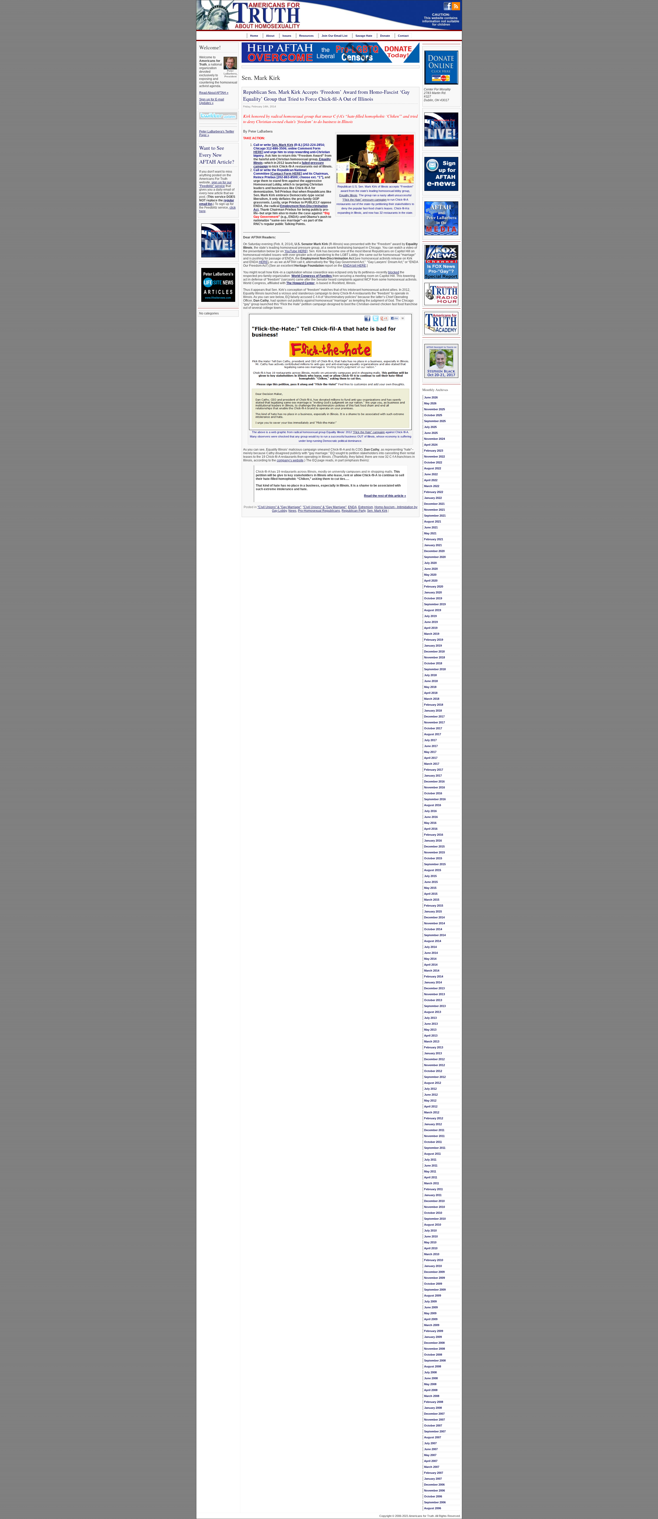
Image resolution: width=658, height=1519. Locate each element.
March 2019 (431, 633)
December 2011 (434, 1130)
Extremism (365, 507)
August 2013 (432, 1011)
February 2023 (433, 450)
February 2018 (433, 704)
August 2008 (432, 1366)
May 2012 (430, 1100)
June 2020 (431, 568)
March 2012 (431, 1112)
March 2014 (431, 970)
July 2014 (430, 946)
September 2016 (435, 799)
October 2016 (433, 793)
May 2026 (430, 403)
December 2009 (434, 1271)
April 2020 (430, 580)
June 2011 (430, 1165)
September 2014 (435, 935)
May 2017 (430, 751)
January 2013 (433, 1053)
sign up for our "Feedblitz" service (215, 184)
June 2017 (431, 746)
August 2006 (432, 1508)
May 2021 (430, 533)
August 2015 (432, 870)
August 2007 (432, 1437)
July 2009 (430, 1301)
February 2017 (433, 769)
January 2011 (433, 1195)
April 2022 (430, 480)
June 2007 (431, 1449)
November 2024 (434, 438)
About (270, 35)
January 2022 (433, 497)
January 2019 (433, 645)
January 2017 (433, 775)
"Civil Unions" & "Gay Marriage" (279, 507)
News (292, 510)
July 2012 (430, 1088)
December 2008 (434, 1342)
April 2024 (430, 444)
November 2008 (434, 1348)
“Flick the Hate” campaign (369, 432)
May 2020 (430, 574)
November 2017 (434, 722)
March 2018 (431, 698)
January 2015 (433, 911)
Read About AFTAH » (214, 93)
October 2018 (433, 663)
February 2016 (433, 834)
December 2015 (434, 846)
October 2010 (433, 1212)
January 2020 (433, 592)
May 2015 (430, 887)
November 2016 (434, 787)
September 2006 (435, 1502)
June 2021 (431, 527)
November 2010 (434, 1206)
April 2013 (430, 1035)
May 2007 (430, 1455)
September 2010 (435, 1218)
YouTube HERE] (296, 251)
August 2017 (432, 734)
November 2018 (434, 657)
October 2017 (433, 728)
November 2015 (434, 852)
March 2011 (431, 1183)
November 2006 (434, 1490)
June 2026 (431, 397)
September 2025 (435, 421)
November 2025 (434, 409)
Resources (306, 35)
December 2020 (434, 551)
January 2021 (433, 545)
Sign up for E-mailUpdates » (211, 101)
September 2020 (435, 556)
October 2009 (433, 1283)
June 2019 (431, 621)
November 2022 (434, 456)
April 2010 (430, 1248)
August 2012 (432, 1082)
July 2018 (430, 675)
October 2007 (433, 1425)
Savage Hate (363, 35)
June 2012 (431, 1094)
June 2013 (431, 1023)
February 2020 (433, 586)
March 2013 (431, 1041)
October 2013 (433, 1000)
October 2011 (433, 1141)
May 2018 (430, 686)
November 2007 (434, 1419)
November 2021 (434, 509)
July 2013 (430, 1017)
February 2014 (433, 976)
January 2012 (433, 1124)
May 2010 (430, 1242)
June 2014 (431, 952)
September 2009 (435, 1289)
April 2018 (430, 692)
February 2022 (433, 491)
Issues (286, 35)
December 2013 (434, 988)
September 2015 (435, 864)
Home (254, 35)
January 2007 (433, 1478)
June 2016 (431, 816)
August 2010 (432, 1224)
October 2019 (433, 598)
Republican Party (353, 510)
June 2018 (431, 681)
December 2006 (434, 1484)
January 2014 (433, 982)
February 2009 (433, 1330)
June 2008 (431, 1378)
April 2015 (430, 893)
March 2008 (431, 1395)
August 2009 (432, 1295)
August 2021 (432, 521)
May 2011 (430, 1171)
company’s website (290, 460)
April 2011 (430, 1177)
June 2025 (431, 432)
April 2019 (430, 627)
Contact (403, 35)
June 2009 (431, 1307)
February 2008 (433, 1401)
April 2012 (430, 1106)
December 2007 (434, 1413)
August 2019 (432, 610)
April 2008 (430, 1390)
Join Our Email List (335, 35)
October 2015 (433, 858)
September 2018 (435, 669)
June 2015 (431, 881)
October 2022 (433, 462)
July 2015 (430, 876)
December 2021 (434, 503)
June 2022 (431, 474)
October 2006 (433, 1496)
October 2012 (433, 1071)
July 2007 (430, 1443)
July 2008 (430, 1372)
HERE (257, 152)
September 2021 (435, 515)
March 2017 (431, 763)
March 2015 (431, 899)
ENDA (352, 507)
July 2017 (430, 740)
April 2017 (430, 757)
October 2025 (433, 415)
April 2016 (430, 828)
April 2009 (430, 1319)
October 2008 (433, 1354)
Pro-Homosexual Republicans (319, 510)
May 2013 (430, 1029)
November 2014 (434, 923)
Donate (385, 35)
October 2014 (433, 929)
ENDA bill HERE (354, 265)
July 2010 (430, 1230)
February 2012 (433, 1118)
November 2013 (434, 994)
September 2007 (435, 1431)
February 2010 (433, 1260)
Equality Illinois (348, 195)
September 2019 (435, 604)
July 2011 (430, 1159)
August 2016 (432, 805)
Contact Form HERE (286, 173)
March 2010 (431, 1254)
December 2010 (434, 1201)
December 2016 (434, 781)
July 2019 (430, 616)
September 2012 (435, 1076)
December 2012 (434, 1059)
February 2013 (433, 1047)
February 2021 (433, 539)
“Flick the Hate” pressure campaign (364, 199)
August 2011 (432, 1153)
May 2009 (430, 1313)
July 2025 (430, 426)
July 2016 (430, 811)
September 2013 (435, 1006)
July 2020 (430, 562)
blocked (393, 272)
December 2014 (434, 917)
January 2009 (433, 1336)
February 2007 (433, 1472)
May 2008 (430, 1384)
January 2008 (433, 1407)
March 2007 (431, 1466)
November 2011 (434, 1136)
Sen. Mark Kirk (282, 145)
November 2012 (434, 1065)
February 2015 (433, 905)
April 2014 (430, 964)
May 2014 (430, 958)
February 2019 (433, 639)
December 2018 (434, 651)
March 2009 (431, 1325)
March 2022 (431, 486)
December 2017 (434, 716)
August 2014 (432, 941)
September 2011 (434, 1147)
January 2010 (433, 1266)
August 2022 (432, 468)
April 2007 (430, 1460)
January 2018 (433, 710)
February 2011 (433, 1189)
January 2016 (433, 840)
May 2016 (430, 822)
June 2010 (431, 1236)
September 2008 (435, 1360)
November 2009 (434, 1277)
